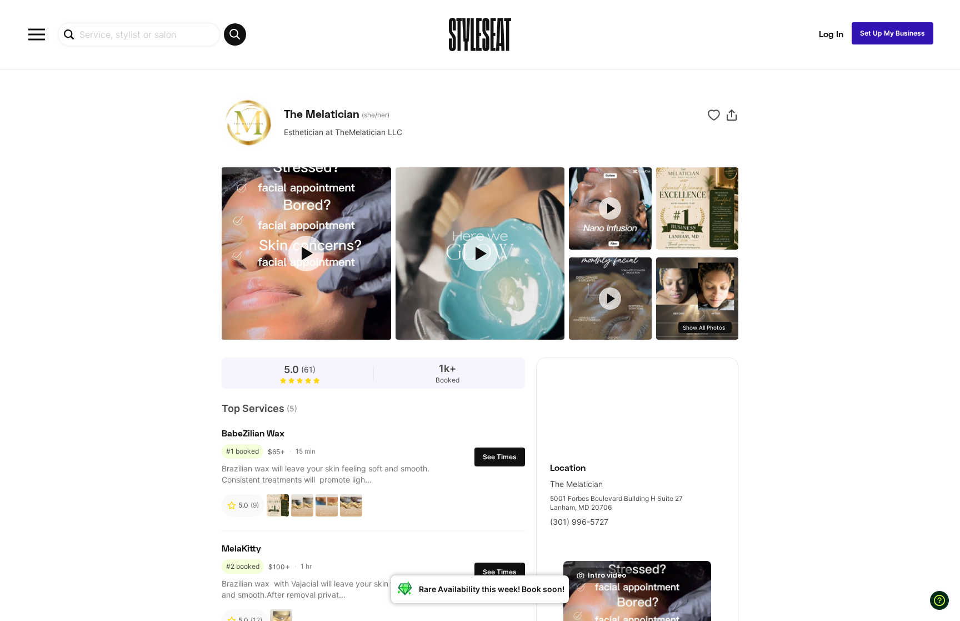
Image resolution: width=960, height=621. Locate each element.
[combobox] (152, 34)
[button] (731, 115)
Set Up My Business (892, 33)
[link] (637, 404)
